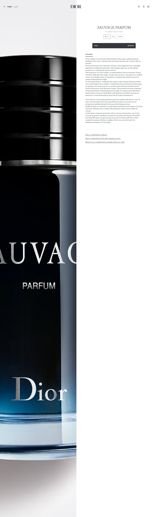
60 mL (114, 36)
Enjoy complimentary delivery (96, 135)
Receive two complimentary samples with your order (105, 142)
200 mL (121, 36)
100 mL (107, 36)
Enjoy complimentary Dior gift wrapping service (103, 138)
